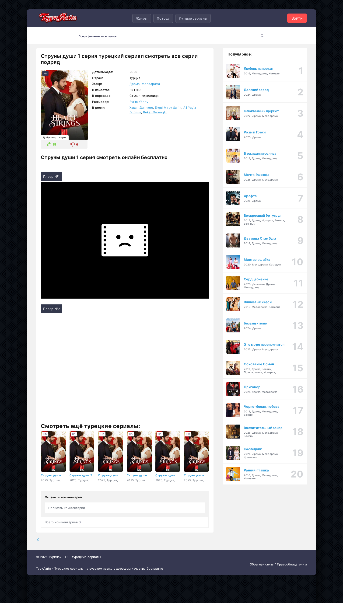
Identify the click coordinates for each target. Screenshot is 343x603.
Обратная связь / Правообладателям (278, 564)
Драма (135, 84)
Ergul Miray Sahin (168, 107)
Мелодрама (151, 84)
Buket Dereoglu (155, 112)
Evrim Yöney (139, 102)
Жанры (141, 18)
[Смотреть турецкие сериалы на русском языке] (57, 18)
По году (163, 18)
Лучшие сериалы (193, 18)
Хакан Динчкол (141, 107)
